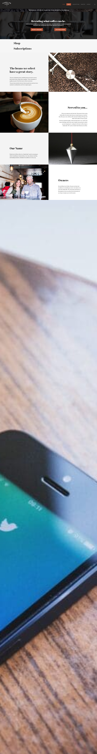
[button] (37, 29)
